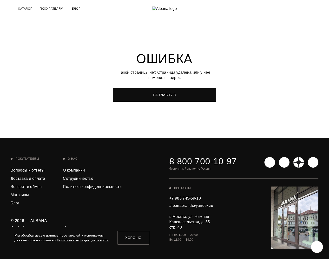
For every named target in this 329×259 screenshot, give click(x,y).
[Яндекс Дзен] (298, 162)
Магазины (20, 195)
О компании (74, 170)
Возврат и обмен (26, 187)
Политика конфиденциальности (92, 187)
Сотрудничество (78, 178)
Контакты (182, 188)
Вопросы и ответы (28, 170)
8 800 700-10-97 (203, 161)
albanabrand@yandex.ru (191, 205)
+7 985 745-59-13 (185, 198)
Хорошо (133, 238)
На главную (164, 95)
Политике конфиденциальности (83, 240)
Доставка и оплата (28, 178)
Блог (76, 8)
